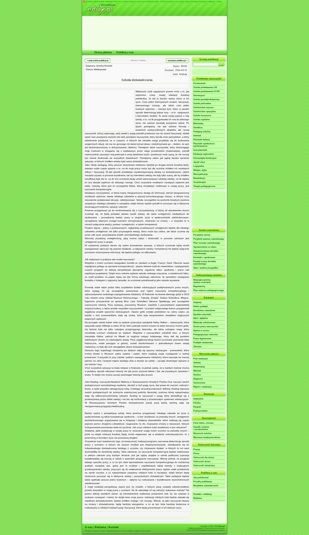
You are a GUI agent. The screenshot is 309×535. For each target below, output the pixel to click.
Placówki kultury (201, 139)
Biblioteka (198, 123)
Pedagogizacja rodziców (205, 334)
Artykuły (183, 74)
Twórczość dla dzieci (203, 457)
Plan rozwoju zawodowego (206, 243)
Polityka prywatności (196, 528)
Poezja (196, 449)
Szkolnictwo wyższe (203, 107)
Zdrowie (197, 346)
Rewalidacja (199, 178)
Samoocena (199, 383)
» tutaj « (219, 1)
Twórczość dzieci (202, 461)
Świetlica (197, 127)
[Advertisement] (109, 110)
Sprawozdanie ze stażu (204, 247)
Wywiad (197, 370)
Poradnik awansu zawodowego (208, 239)
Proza (196, 453)
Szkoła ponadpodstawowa (206, 99)
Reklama (197, 498)
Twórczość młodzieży (204, 465)
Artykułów (198, 399)
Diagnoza (198, 379)
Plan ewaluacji (200, 358)
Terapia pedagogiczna (204, 186)
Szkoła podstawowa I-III (205, 87)
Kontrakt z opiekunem (204, 257)
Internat (197, 135)
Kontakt (113, 527)
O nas (89, 527)
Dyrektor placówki (202, 314)
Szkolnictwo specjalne (204, 111)
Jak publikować (201, 477)
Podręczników (200, 411)
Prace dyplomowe (202, 338)
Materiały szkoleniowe (204, 322)
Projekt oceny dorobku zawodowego (204, 262)
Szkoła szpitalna (201, 119)
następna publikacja (178, 60)
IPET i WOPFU (200, 318)
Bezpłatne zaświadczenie (205, 485)
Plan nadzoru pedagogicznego (208, 290)
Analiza (197, 374)
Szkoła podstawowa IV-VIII (206, 91)
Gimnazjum (199, 95)
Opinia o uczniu (201, 330)
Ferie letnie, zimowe (203, 423)
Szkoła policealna (202, 103)
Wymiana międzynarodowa (206, 437)
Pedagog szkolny (202, 131)
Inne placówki (200, 150)
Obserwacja (199, 366)
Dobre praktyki (200, 306)
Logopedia (198, 166)
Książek (197, 407)
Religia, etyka (200, 170)
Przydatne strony (201, 235)
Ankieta (197, 362)
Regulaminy (199, 286)
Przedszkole (199, 83)
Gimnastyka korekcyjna (204, 158)
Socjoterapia (199, 182)
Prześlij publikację (202, 481)
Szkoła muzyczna (202, 115)
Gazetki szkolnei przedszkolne (201, 428)
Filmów (197, 403)
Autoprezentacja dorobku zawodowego (205, 252)
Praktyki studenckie (203, 342)
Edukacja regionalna (203, 154)
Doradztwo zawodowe (204, 310)
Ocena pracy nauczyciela (205, 326)
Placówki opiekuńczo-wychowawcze (204, 144)
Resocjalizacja (200, 174)
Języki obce (199, 162)
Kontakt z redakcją (202, 494)
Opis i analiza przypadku (205, 268)
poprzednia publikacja (97, 60)
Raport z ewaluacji (202, 387)
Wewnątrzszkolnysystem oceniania (202, 281)
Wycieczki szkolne (202, 433)
